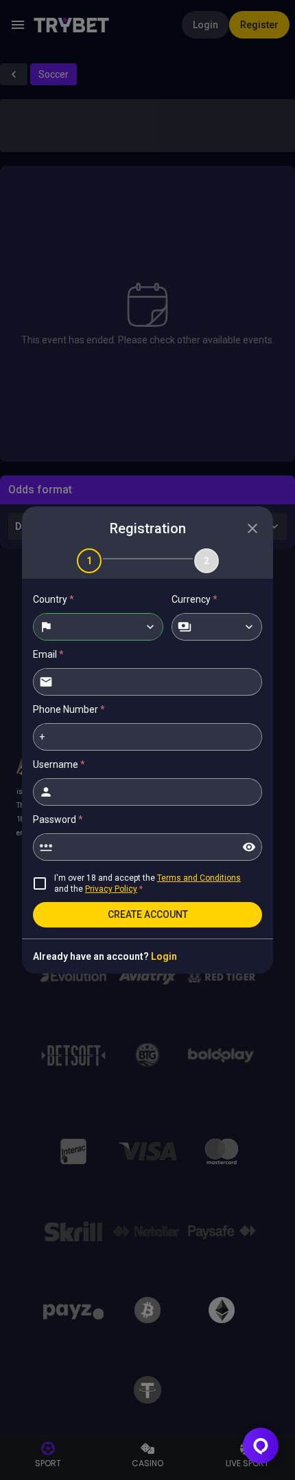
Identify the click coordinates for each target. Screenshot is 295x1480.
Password (58, 819)
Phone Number (69, 709)
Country (53, 599)
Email (48, 654)
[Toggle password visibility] (249, 847)
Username (59, 764)
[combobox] (98, 627)
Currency (194, 599)
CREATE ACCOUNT (148, 914)
